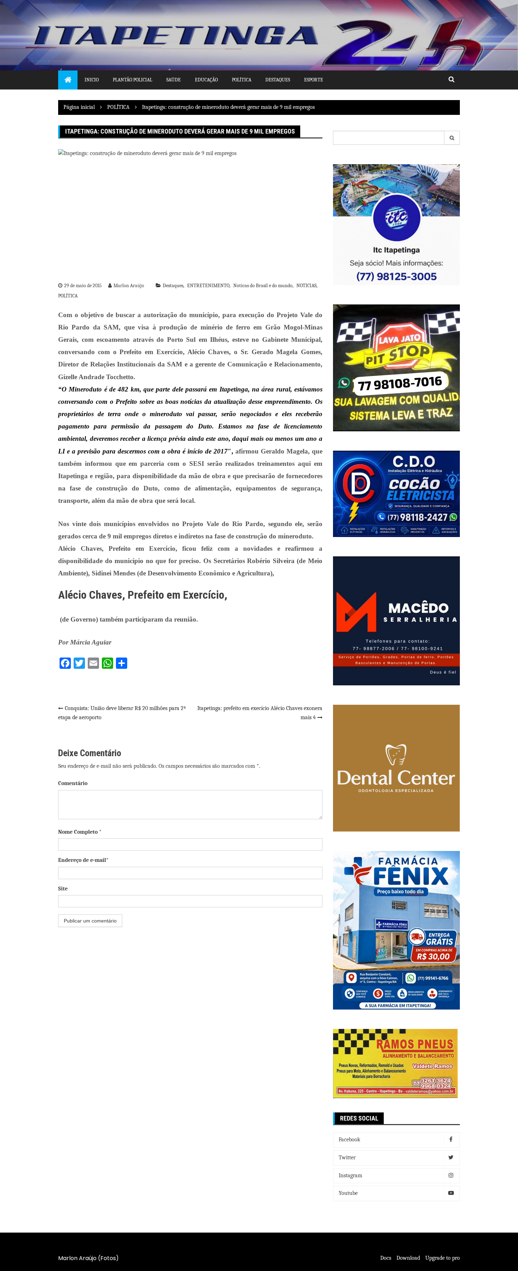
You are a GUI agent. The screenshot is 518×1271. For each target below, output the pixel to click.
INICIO (92, 80)
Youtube (348, 1193)
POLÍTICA (68, 296)
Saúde (173, 80)
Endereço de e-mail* (83, 860)
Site (63, 889)
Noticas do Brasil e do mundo (262, 286)
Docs (385, 1258)
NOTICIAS (306, 286)
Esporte (313, 80)
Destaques (277, 80)
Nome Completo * (79, 832)
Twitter (347, 1157)
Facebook (349, 1139)
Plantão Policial (132, 80)
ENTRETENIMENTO (208, 286)
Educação (206, 80)
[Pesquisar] (452, 138)
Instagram (350, 1175)
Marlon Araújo (128, 286)
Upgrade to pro (442, 1258)
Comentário (72, 783)
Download (408, 1258)
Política (241, 80)
